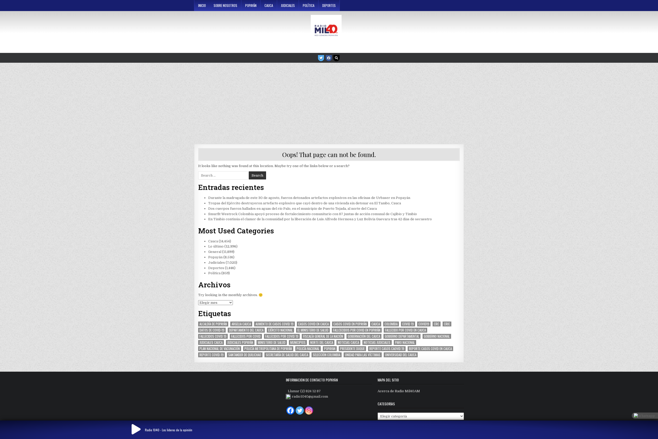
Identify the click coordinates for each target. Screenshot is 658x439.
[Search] (336, 58)
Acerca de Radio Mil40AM (399, 391)
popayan (329, 348)
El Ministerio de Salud (312, 330)
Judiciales (288, 5)
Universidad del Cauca (400, 354)
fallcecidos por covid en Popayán (356, 330)
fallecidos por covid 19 (281, 336)
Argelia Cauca (241, 324)
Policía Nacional (308, 348)
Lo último (216, 246)
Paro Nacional (405, 342)
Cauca (268, 5)
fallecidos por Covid (246, 336)
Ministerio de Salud (272, 342)
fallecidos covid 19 (212, 336)
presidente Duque (352, 348)
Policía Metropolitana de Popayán (268, 348)
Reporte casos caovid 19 (386, 348)
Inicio (202, 5)
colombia (391, 324)
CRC (436, 324)
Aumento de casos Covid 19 (274, 324)
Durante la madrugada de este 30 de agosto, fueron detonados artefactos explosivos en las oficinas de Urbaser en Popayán (309, 198)
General (214, 252)
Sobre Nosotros (225, 5)
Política (308, 5)
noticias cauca (348, 342)
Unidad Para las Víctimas (362, 354)
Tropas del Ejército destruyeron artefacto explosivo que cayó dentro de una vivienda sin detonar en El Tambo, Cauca (304, 203)
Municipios (298, 342)
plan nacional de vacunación (219, 348)
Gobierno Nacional (437, 336)
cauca (375, 324)
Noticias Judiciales (377, 342)
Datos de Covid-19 (211, 330)
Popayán (251, 5)
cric (447, 324)
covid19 (423, 324)
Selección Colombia (326, 354)
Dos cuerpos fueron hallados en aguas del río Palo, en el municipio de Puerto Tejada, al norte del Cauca (292, 209)
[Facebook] (329, 58)
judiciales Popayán (240, 342)
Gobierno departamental (402, 336)
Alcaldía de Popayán (213, 324)
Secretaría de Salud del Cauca (287, 354)
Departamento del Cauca (246, 330)
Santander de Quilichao (244, 354)
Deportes (329, 5)
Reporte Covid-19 (211, 354)
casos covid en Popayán (350, 324)
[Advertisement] (329, 102)
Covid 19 (408, 324)
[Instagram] (309, 410)
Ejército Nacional (280, 330)
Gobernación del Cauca (364, 336)
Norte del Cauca (321, 342)
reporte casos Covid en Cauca (430, 348)
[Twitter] (321, 58)
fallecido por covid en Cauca (405, 330)
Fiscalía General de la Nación (323, 336)
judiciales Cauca (211, 342)
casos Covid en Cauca (313, 324)
